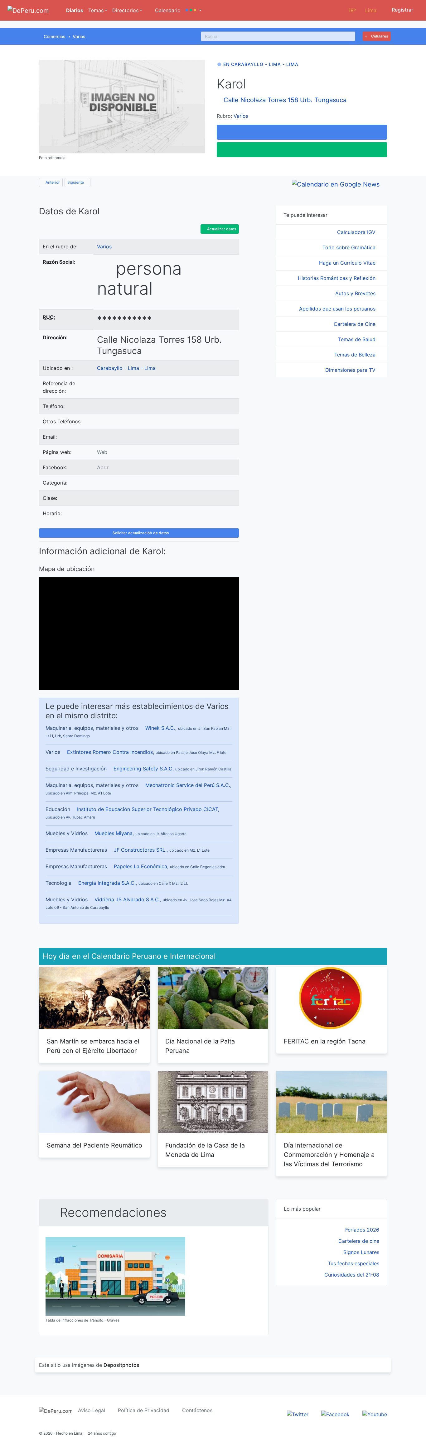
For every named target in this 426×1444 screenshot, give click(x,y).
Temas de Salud (357, 339)
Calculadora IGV (357, 232)
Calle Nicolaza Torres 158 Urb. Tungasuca (285, 100)
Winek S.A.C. (160, 728)
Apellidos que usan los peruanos (338, 309)
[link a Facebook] (335, 1414)
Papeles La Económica (140, 866)
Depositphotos (121, 1365)
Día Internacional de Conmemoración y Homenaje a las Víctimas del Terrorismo (329, 1155)
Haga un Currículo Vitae (348, 263)
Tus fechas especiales (353, 1263)
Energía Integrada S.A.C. (107, 883)
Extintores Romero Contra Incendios (110, 752)
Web (102, 452)
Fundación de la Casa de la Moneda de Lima (205, 1150)
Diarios (74, 10)
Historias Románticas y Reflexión (337, 278)
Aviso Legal (91, 1410)
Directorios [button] (125, 10)
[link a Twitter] (297, 1414)
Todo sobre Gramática (349, 247)
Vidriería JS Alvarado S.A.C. (127, 899)
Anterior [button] (52, 182)
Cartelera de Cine (355, 324)
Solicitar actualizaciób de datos (140, 532)
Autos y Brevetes (356, 293)
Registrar (401, 10)
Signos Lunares (361, 1252)
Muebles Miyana (113, 833)
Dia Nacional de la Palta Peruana (200, 1046)
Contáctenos (197, 1410)
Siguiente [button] (76, 182)
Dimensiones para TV (351, 370)
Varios (79, 36)
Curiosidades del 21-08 (351, 1275)
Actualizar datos (221, 229)
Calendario (167, 10)
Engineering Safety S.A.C (143, 768)
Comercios (54, 36)
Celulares (379, 36)
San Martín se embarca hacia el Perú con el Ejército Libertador (93, 1046)
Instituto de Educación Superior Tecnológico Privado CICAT (147, 809)
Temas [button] (96, 10)
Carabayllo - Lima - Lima (126, 368)
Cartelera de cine (358, 1241)
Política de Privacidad (143, 1410)
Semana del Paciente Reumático (94, 1145)
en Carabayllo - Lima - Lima (260, 64)
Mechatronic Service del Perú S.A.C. (187, 785)
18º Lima (362, 10)
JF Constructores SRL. (140, 850)
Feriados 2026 (362, 1230)
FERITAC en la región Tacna (324, 1041)
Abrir (103, 467)
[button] (193, 10)
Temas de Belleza (355, 354)
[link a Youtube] (374, 1414)
